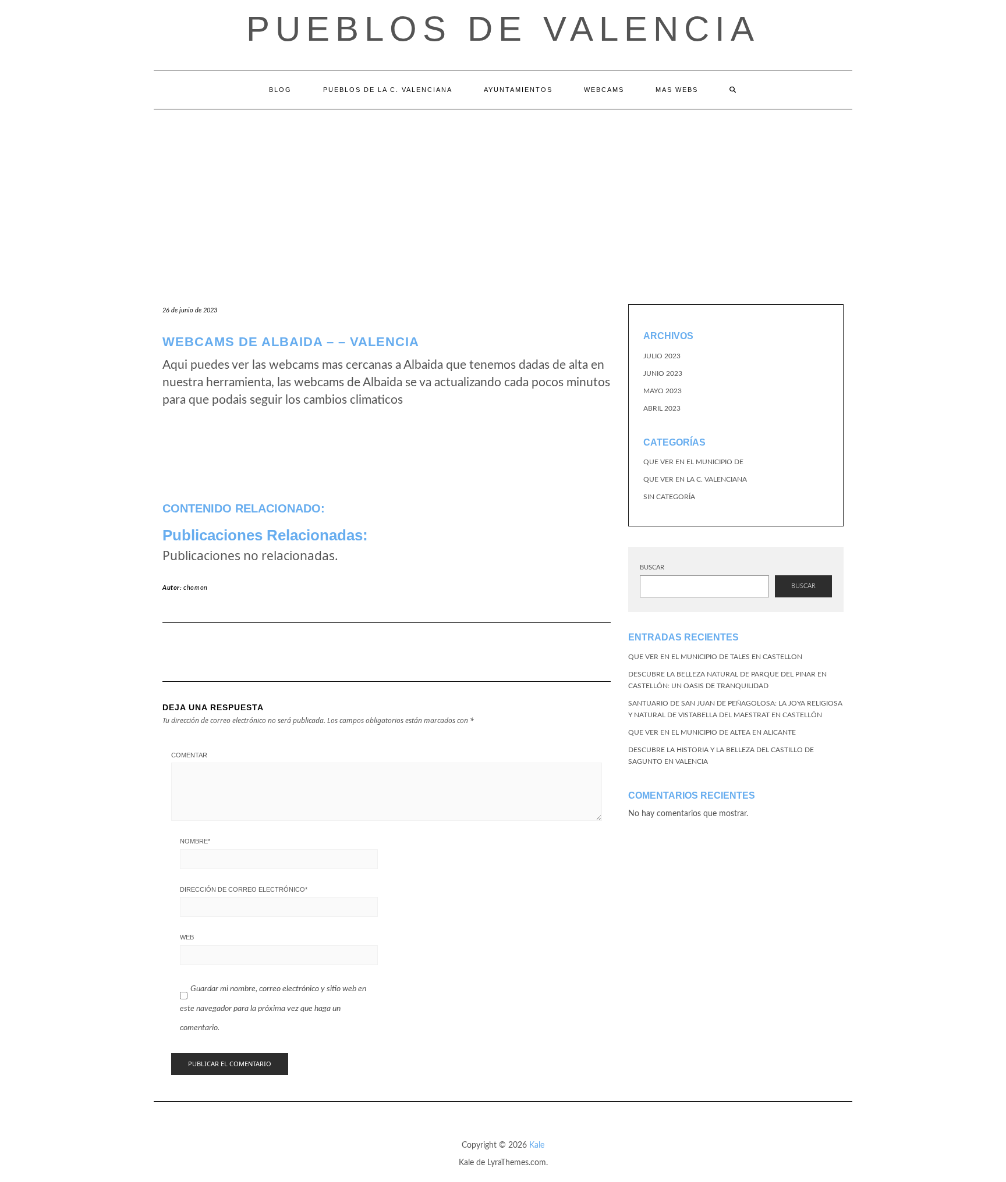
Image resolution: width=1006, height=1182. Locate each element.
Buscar (652, 567)
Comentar (189, 755)
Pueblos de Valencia (503, 28)
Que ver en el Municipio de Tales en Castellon (715, 656)
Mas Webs (677, 89)
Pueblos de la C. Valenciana (387, 89)
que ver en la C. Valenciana (695, 479)
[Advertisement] (503, 196)
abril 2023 (662, 408)
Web (187, 937)
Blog (280, 89)
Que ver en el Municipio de (693, 461)
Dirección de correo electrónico (243, 889)
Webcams (604, 89)
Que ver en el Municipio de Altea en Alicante (712, 732)
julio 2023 (662, 356)
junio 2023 (662, 373)
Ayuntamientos (518, 89)
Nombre (195, 841)
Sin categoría (669, 496)
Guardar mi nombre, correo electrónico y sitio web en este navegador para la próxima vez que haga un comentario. (273, 1008)
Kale (536, 1145)
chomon (195, 588)
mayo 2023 (662, 390)
